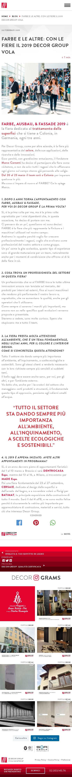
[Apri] (17, 603)
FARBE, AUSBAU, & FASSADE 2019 (34, 124)
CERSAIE (8, 487)
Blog (15, 16)
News (67, 534)
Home (5, 16)
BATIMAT (8, 495)
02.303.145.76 (57, 770)
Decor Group (4, 5)
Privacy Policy (40, 759)
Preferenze (65, 759)
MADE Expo (9, 479)
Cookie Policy (53, 759)
